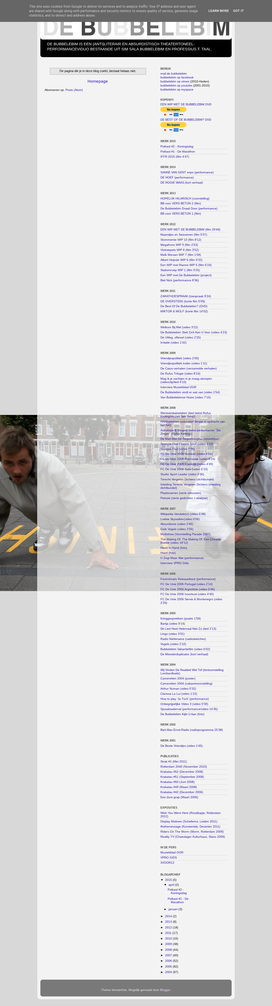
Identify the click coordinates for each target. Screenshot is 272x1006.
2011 (168, 933)
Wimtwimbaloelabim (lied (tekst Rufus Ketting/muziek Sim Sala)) (185, 415)
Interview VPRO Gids (174, 563)
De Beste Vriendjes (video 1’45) (181, 745)
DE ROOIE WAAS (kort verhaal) (181, 182)
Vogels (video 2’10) (173, 644)
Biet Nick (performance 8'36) (179, 280)
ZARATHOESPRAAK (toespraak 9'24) (185, 296)
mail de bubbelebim (173, 73)
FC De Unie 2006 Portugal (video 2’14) (186, 584)
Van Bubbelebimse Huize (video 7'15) (185, 397)
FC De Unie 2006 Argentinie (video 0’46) (187, 589)
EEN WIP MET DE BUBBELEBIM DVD (185, 104)
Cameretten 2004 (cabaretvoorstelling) (186, 683)
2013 (169, 921)
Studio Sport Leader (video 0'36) (182, 474)
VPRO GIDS (168, 857)
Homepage (98, 81)
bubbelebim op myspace (176, 89)
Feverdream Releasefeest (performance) (188, 579)
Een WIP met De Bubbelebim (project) (186, 275)
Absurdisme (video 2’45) (176, 524)
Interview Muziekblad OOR (178, 387)
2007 (169, 955)
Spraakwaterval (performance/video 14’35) (189, 709)
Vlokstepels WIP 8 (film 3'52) (179, 250)
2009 (169, 944)
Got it (238, 11)
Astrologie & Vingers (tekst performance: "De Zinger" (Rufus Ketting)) (190, 432)
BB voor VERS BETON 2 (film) (180, 203)
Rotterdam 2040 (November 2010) (183, 766)
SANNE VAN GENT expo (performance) (187, 172)
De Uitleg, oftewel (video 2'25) (180, 337)
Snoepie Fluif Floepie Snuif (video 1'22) (186, 444)
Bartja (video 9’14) (172, 623)
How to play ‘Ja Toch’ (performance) (184, 698)
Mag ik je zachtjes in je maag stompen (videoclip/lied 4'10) (186, 380)
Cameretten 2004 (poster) (178, 678)
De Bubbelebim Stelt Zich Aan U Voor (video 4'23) (193, 332)
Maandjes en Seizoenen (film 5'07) (183, 234)
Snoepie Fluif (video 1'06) (177, 449)
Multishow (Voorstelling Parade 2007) (185, 534)
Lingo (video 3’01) (172, 633)
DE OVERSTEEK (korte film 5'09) (182, 301)
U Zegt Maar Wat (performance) (182, 558)
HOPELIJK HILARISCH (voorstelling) (185, 198)
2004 (169, 972)
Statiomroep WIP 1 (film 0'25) (180, 270)
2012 (169, 927)
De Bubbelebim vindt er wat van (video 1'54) (190, 392)
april (172, 884)
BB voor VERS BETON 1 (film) (180, 213)
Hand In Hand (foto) (173, 547)
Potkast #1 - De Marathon (177, 151)
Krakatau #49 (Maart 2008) (178, 787)
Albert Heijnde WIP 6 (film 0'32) (181, 260)
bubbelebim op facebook (177, 77)
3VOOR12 (167, 862)
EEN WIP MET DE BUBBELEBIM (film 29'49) (190, 229)
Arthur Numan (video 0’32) (178, 688)
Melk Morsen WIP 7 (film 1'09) (180, 254)
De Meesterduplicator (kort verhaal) (184, 654)
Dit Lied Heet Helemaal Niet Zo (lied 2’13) (188, 628)
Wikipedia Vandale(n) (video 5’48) (183, 514)
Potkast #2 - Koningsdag (176, 146)
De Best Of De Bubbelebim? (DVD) (183, 306)
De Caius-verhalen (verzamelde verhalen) (188, 368)
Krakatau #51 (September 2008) (182, 776)
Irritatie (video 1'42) (173, 342)
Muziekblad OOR (171, 852)
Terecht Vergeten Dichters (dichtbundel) (187, 479)
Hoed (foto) (168, 553)
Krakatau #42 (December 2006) (181, 792)
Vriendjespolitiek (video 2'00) (179, 358)
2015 (169, 879)
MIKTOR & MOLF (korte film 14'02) (184, 311)
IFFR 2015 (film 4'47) (174, 156)
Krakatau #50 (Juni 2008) (177, 782)
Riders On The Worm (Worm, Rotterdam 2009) (192, 831)
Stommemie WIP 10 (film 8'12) (180, 239)
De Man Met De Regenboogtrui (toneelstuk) (189, 438)
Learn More (218, 11)
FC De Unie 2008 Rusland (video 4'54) (186, 454)
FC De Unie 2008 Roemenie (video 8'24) (187, 459)
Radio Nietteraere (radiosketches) (183, 639)
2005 (169, 966)
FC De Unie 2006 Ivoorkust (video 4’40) (187, 594)
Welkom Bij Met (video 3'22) (179, 327)
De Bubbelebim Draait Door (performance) (189, 208)
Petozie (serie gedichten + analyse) (184, 498)
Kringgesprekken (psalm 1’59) (180, 618)
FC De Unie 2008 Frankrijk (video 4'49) (186, 464)
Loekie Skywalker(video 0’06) (180, 519)
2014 (169, 916)
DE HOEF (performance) (177, 177)
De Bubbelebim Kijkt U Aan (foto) (182, 714)
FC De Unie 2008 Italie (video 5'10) (184, 469)
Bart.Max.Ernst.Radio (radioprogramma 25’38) (191, 730)
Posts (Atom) (74, 90)
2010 (169, 938)
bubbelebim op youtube (176, 85)
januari (173, 909)
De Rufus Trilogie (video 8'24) (180, 373)
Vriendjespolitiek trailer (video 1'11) (183, 363)
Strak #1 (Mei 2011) (173, 761)
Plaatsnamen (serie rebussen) (180, 493)
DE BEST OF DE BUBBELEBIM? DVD (185, 119)
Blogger (165, 990)
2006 (169, 960)
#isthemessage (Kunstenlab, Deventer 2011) (190, 826)
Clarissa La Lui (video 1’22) (178, 693)
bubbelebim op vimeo (174, 81)
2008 (169, 949)
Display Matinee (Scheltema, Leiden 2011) (188, 821)
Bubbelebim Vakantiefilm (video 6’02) (185, 649)
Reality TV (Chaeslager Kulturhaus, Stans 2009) (192, 836)
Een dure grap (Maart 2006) (179, 797)
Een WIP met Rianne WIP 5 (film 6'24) (186, 265)
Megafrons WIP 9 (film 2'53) (179, 244)
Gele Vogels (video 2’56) (176, 529)
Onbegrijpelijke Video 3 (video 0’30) (184, 704)
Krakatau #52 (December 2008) (181, 771)
